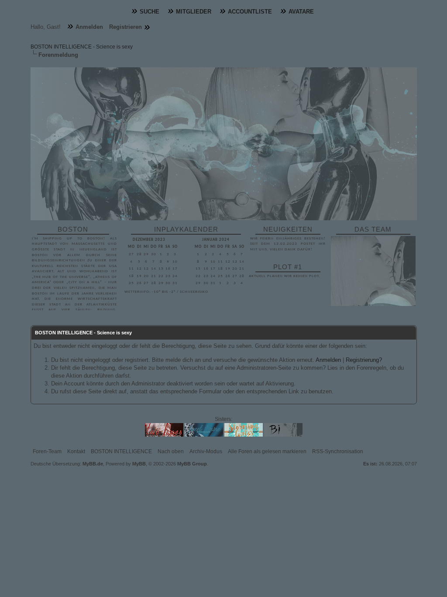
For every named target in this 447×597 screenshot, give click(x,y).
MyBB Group (192, 463)
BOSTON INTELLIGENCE (121, 451)
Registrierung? (364, 360)
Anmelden (89, 27)
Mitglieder (193, 11)
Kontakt (76, 451)
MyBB (139, 463)
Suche (149, 11)
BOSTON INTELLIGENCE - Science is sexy (82, 47)
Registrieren (125, 27)
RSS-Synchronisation (337, 451)
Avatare (301, 11)
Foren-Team (47, 451)
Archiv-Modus (205, 451)
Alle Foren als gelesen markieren (267, 451)
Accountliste (250, 11)
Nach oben (171, 451)
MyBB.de (93, 463)
